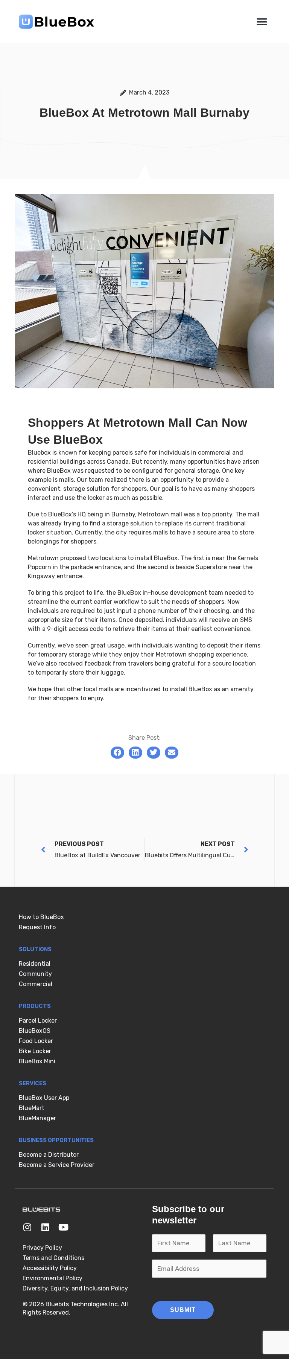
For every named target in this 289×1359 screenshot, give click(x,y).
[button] (261, 21)
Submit (183, 1310)
